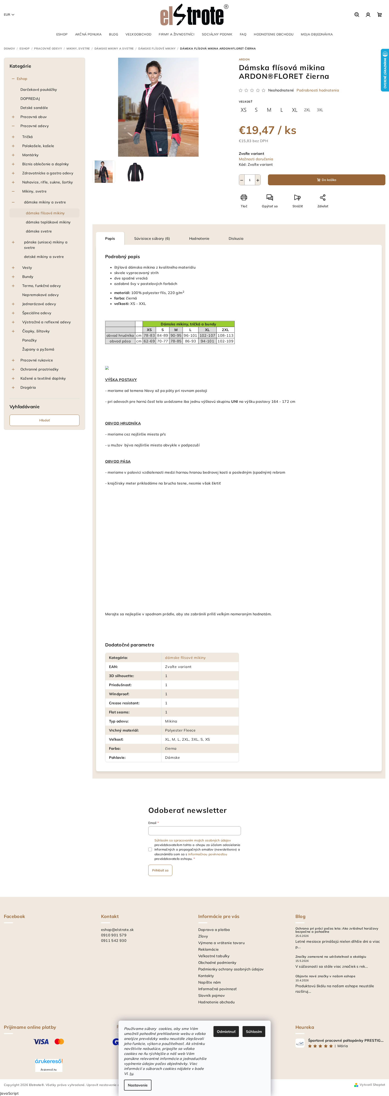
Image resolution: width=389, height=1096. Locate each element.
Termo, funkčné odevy (41, 285)
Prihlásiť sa (160, 870)
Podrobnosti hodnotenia (318, 90)
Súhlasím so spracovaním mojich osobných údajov (192, 840)
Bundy (28, 276)
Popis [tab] (110, 238)
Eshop (22, 78)
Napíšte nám (209, 982)
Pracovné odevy (34, 126)
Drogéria (28, 387)
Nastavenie (138, 1085)
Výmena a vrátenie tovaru (221, 942)
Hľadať (44, 420)
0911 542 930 (114, 940)
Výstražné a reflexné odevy (46, 322)
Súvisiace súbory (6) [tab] (152, 238)
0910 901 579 (114, 935)
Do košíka (329, 180)
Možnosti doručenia (256, 159)
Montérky (30, 155)
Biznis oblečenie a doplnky (45, 164)
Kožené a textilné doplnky (43, 378)
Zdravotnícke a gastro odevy (48, 173)
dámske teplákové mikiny (48, 222)
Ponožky (29, 340)
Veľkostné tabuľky (214, 956)
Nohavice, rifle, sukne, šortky (47, 182)
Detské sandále (34, 107)
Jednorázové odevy (39, 304)
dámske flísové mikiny (45, 213)
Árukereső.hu (49, 1069)
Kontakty (206, 975)
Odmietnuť (226, 1031)
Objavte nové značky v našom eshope (325, 976)
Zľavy (203, 936)
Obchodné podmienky (217, 962)
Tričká (27, 136)
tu (131, 1073)
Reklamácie (208, 949)
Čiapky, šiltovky (36, 331)
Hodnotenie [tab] (199, 238)
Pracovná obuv (33, 116)
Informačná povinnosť (217, 989)
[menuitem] (62, 34)
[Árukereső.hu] (48, 1062)
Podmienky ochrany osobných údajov (231, 969)
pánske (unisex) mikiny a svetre (46, 245)
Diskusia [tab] (236, 238)
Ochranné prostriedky (39, 369)
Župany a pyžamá (38, 349)
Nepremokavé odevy (40, 294)
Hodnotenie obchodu (216, 1002)
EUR (7, 14)
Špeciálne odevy (37, 313)
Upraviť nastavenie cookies (108, 1085)
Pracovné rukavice (36, 360)
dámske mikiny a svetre (45, 202)
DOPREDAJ (30, 98)
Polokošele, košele (38, 145)
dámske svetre (39, 231)
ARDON (244, 59)
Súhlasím (254, 1031)
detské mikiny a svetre (44, 256)
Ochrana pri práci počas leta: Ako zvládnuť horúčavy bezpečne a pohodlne (337, 930)
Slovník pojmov (211, 995)
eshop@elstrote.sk (117, 929)
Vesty (27, 267)
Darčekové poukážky (38, 89)
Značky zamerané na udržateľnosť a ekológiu (330, 956)
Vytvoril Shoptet (372, 1085)
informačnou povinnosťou (207, 854)
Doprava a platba (214, 929)
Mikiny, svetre (34, 191)
